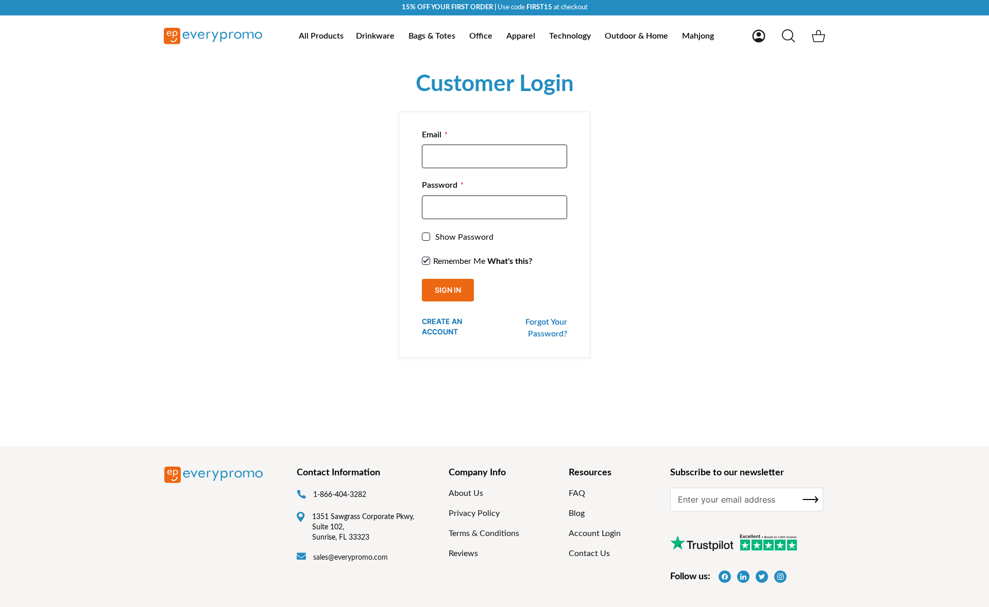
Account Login (595, 533)
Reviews (463, 553)
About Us (466, 493)
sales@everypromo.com (350, 557)
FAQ (577, 493)
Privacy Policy (474, 513)
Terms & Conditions (484, 533)
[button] (758, 36)
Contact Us (589, 553)
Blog (577, 513)
